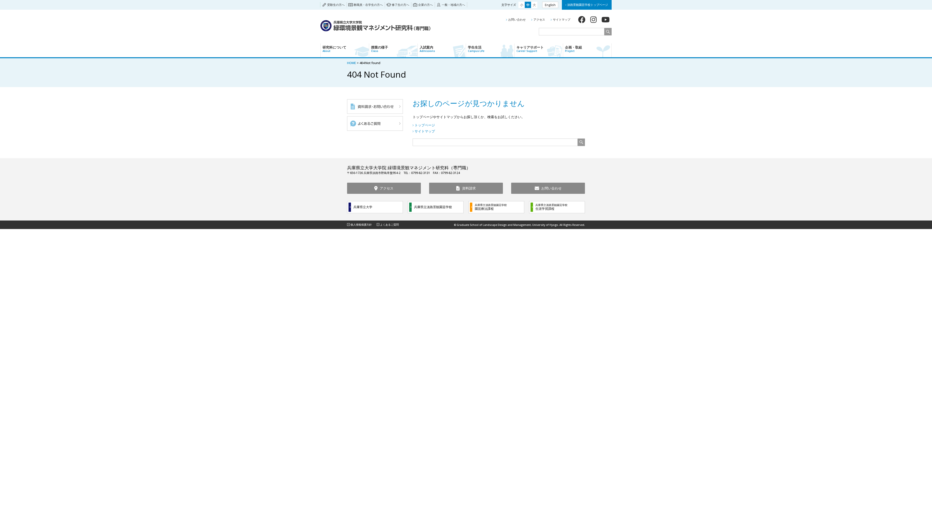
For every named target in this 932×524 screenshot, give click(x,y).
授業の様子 (379, 49)
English (550, 5)
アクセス (539, 19)
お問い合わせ (517, 19)
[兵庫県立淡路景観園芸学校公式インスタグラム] (593, 20)
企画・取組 (573, 49)
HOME (351, 63)
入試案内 (427, 49)
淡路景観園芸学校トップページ (587, 5)
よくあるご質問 (389, 224)
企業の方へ (425, 5)
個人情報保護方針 (361, 224)
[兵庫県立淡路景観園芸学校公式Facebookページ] (581, 20)
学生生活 (476, 49)
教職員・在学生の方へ (368, 5)
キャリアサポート (530, 49)
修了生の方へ (400, 5)
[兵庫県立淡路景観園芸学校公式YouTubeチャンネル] (605, 20)
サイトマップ (561, 19)
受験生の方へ (336, 5)
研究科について (334, 49)
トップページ (425, 125)
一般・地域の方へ (453, 5)
